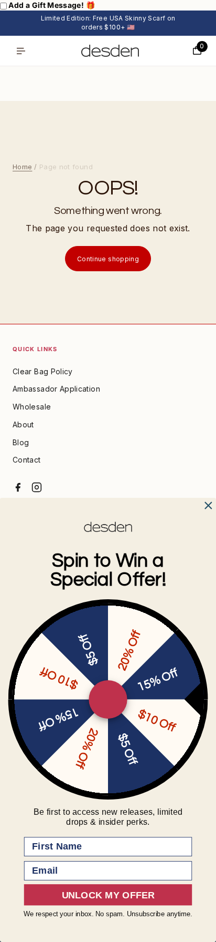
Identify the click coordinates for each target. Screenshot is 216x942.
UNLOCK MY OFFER (108, 894)
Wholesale (32, 406)
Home (22, 166)
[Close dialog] (208, 505)
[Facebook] (18, 487)
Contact (27, 459)
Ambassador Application (56, 388)
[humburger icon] (21, 51)
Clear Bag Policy (43, 371)
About (23, 424)
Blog (21, 442)
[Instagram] (36, 487)
